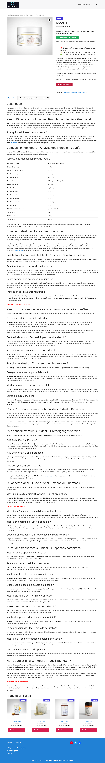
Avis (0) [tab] (46, 98)
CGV (8, 745)
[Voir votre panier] (96, 4)
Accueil (9, 15)
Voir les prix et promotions (16, 506)
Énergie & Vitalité (35, 15)
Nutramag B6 (18, 250)
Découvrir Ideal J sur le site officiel (18, 304)
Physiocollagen (48, 476)
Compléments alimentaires (20, 15)
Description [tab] (12, 98)
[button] (49, 20)
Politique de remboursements (16, 748)
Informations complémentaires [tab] (29, 98)
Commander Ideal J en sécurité (17, 682)
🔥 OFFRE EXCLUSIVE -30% (67, 37)
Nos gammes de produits (85, 4)
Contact (9, 753)
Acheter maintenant (64, 84)
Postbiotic (13, 143)
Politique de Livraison (14, 742)
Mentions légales (12, 751)
